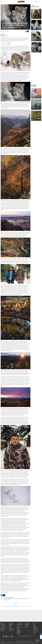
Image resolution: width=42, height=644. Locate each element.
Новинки (26, 625)
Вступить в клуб (35, 630)
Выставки (10, 625)
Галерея (2, 630)
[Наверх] (40, 640)
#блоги (7, 31)
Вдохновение (3, 629)
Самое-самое (3, 625)
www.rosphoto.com (22, 636)
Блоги (34, 633)
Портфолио (3, 628)
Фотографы (35, 629)
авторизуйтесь (8, 606)
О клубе (34, 625)
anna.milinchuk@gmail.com (8, 597)
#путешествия (3, 31)
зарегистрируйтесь (16, 606)
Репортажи (10, 628)
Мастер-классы (11, 629)
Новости (10, 630)
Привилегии (35, 628)
